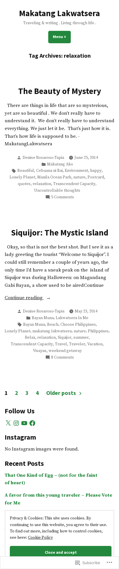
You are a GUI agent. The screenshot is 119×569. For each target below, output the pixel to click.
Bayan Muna (43, 318)
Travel (61, 344)
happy (96, 170)
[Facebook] (32, 423)
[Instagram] (16, 423)
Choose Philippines (78, 324)
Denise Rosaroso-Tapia (43, 157)
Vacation (95, 344)
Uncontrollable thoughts (57, 190)
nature (79, 177)
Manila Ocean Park (54, 177)
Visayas (40, 350)
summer (81, 337)
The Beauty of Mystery (59, 91)
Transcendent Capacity (74, 183)
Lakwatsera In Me (72, 318)
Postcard (96, 177)
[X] (8, 423)
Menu (62, 36)
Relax (30, 337)
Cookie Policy (40, 537)
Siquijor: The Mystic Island (59, 232)
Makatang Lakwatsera (59, 13)
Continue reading (24, 298)
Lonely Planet (22, 177)
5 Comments (62, 197)
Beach (52, 324)
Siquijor (64, 337)
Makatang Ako (60, 164)
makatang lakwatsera (52, 331)
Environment (76, 170)
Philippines (98, 331)
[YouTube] (24, 423)
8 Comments (62, 358)
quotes (24, 183)
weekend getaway (65, 350)
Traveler (77, 344)
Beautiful (25, 170)
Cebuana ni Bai (49, 170)
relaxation (42, 183)
